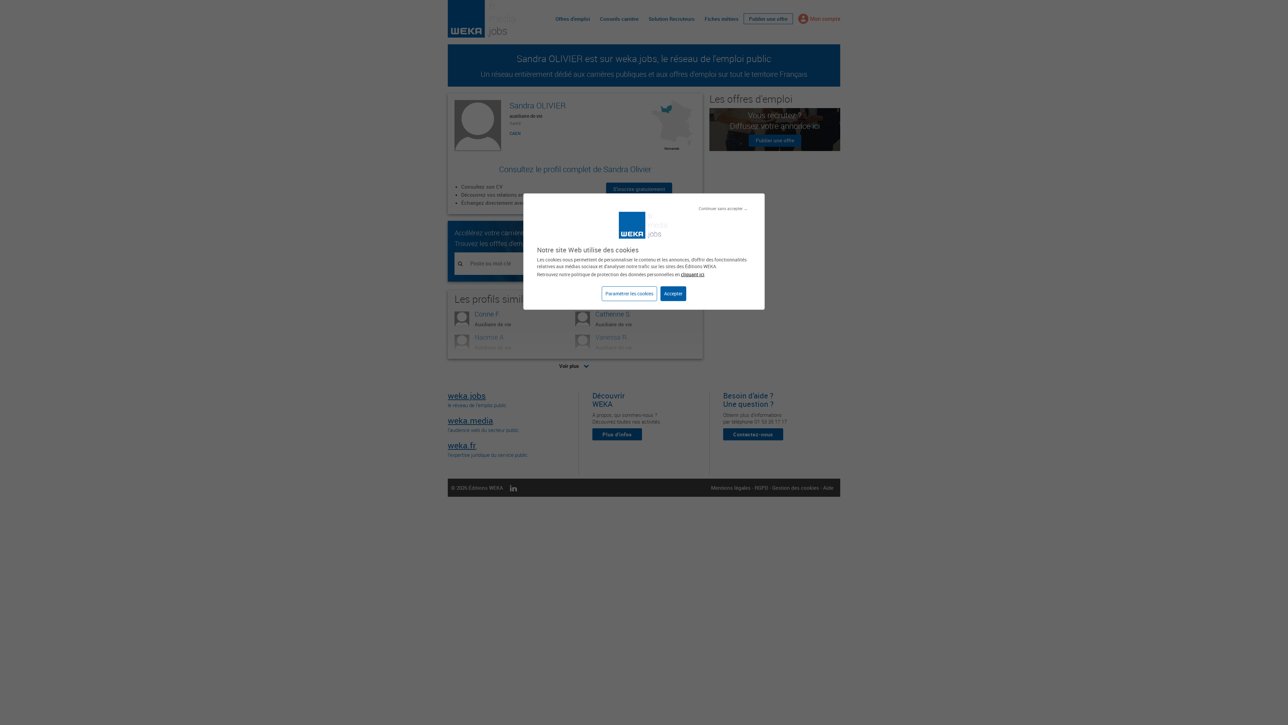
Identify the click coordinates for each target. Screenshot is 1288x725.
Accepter (673, 293)
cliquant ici (692, 274)
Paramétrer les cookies (629, 293)
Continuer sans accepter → (723, 208)
